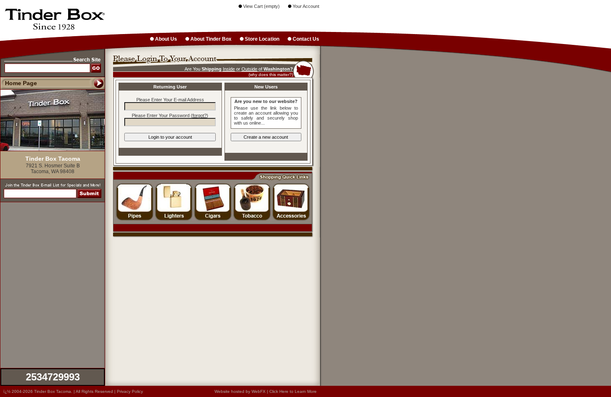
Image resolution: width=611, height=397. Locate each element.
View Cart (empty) (261, 6)
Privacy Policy (130, 391)
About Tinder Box (210, 39)
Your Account (305, 6)
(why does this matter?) (271, 74)
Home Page (21, 83)
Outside (249, 68)
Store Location (261, 39)
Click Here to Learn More (293, 391)
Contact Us (305, 39)
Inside (229, 68)
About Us (165, 39)
